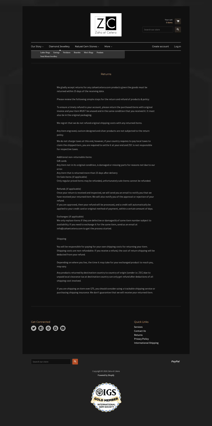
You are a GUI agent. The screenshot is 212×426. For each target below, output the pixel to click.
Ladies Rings (45, 52)
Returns (138, 334)
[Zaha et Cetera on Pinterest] (48, 328)
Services (138, 326)
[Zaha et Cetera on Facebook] (41, 328)
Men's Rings (88, 52)
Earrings (56, 52)
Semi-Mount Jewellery (48, 56)
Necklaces (66, 52)
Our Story (36, 46)
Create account (160, 46)
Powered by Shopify (106, 375)
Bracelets (77, 52)
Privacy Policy (141, 338)
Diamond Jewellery (59, 46)
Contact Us (140, 330)
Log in (177, 46)
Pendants (100, 52)
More (107, 46)
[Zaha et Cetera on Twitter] (33, 328)
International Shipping (146, 342)
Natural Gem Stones (86, 46)
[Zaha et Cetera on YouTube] (62, 328)
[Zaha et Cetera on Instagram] (55, 328)
